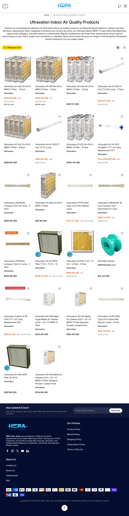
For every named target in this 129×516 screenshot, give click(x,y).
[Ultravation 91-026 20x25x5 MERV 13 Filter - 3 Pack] (80, 69)
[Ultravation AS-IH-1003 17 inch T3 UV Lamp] (48, 127)
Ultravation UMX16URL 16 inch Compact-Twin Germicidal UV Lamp (110, 205)
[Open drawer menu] (5, 6)
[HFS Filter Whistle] (111, 243)
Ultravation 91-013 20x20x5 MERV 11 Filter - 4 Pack (17, 146)
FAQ (8, 480)
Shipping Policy (74, 439)
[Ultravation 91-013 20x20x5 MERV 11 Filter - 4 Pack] (17, 127)
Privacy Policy (73, 429)
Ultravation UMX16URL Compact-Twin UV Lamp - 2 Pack (17, 205)
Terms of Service (75, 449)
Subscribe (115, 410)
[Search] (119, 6)
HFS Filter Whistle (106, 261)
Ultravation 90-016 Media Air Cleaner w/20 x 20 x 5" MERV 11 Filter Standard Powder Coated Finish (48, 379)
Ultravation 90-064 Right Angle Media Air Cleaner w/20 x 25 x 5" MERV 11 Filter (47, 321)
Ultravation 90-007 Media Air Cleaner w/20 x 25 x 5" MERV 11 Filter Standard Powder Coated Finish (79, 321)
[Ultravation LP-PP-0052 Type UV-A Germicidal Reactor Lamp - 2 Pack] (111, 299)
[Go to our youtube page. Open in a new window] (22, 450)
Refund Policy (73, 434)
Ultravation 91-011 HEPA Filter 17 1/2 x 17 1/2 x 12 (46, 262)
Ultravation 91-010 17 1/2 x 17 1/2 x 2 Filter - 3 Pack (80, 262)
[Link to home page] (17, 427)
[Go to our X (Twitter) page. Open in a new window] (17, 450)
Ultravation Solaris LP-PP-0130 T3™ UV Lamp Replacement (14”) (16, 319)
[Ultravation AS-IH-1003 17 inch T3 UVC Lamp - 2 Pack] (111, 69)
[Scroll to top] (64, 508)
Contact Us (11, 465)
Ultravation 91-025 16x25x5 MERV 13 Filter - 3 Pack (80, 146)
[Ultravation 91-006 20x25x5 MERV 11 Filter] (48, 185)
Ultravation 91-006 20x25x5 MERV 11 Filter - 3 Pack (17, 88)
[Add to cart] (28, 59)
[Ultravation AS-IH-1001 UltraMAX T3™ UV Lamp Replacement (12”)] (111, 127)
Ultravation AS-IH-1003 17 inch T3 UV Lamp (47, 146)
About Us (10, 470)
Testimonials (12, 475)
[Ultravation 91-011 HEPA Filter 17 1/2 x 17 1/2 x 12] (48, 243)
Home (46, 15)
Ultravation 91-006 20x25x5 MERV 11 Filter (48, 204)
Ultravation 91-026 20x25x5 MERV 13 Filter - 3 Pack (80, 88)
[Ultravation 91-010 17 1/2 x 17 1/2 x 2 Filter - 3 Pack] (80, 243)
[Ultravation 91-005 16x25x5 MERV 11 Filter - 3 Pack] (48, 69)
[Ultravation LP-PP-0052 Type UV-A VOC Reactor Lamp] (80, 185)
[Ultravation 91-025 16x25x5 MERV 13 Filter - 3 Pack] (80, 127)
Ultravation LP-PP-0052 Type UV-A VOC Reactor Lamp (78, 205)
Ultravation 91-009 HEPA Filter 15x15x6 (15, 376)
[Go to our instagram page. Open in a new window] (12, 450)
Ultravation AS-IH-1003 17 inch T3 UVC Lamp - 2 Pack (111, 88)
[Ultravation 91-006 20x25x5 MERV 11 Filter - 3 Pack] (17, 69)
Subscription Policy (76, 444)
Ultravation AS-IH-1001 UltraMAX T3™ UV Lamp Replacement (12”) (109, 147)
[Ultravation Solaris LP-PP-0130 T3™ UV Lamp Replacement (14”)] (17, 299)
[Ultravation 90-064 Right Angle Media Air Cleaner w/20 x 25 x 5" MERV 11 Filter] (48, 299)
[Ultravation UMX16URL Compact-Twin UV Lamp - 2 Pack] (17, 185)
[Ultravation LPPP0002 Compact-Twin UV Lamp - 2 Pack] (17, 243)
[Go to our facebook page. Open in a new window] (7, 450)
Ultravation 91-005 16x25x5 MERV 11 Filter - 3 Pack (48, 88)
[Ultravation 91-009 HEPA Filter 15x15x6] (17, 357)
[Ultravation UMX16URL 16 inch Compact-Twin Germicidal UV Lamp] (111, 185)
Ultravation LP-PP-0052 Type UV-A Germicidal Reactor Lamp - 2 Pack (109, 319)
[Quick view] (122, 117)
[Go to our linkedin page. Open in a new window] (27, 450)
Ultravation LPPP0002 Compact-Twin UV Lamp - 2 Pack (17, 264)
